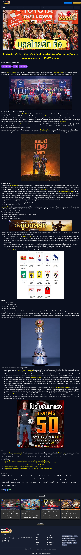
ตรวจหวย (69, 543)
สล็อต (24, 8)
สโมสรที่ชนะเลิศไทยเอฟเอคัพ (65, 191)
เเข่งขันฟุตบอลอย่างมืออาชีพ (15, 453)
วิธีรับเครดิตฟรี (23, 66)
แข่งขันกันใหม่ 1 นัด (5, 207)
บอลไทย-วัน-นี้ (65, 482)
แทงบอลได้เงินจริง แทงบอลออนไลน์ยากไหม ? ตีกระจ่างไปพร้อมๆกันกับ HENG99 (24, 465)
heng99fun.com (6, 479)
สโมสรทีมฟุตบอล (62, 453)
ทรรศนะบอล (25, 482)
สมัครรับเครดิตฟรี (6, 66)
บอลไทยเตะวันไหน (6, 485)
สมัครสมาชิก (76, 2)
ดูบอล (61, 479)
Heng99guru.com (25, 479)
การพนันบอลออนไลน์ (36, 479)
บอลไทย (57, 482)
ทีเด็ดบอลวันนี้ (33, 482)
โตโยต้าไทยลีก (62, 122)
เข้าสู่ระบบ (68, 2)
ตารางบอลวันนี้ (5, 482)
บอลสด (57, 8)
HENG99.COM (60, 476)
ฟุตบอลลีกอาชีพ (17, 393)
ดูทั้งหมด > (40, 523)
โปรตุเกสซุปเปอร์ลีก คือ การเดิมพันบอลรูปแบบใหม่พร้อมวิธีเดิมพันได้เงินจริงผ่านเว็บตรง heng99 (28, 469)
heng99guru (15, 479)
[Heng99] (32, 3)
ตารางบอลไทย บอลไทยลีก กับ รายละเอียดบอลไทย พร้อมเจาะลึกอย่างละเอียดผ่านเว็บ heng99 (27, 461)
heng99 (64, 545)
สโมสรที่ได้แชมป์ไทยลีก (45, 130)
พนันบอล (50, 8)
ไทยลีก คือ (14, 485)
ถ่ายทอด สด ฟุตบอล (15, 482)
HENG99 (4, 8)
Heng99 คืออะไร (12, 476)
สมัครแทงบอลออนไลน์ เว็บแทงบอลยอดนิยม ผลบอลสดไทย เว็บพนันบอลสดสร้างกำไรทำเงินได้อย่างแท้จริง (30, 463)
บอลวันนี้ (52, 482)
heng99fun (69, 476)
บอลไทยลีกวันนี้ (74, 482)
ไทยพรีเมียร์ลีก (26, 114)
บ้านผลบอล (63, 8)
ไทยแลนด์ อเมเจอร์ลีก (9, 250)
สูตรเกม (76, 8)
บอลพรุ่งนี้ (45, 482)
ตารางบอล (73, 479)
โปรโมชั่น (44, 8)
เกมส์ (37, 8)
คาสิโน (17, 8)
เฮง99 (75, 536)
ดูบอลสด (15, 66)
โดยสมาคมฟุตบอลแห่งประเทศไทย (43, 116)
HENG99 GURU (5, 62)
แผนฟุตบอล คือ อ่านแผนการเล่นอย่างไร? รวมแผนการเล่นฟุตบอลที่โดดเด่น (22, 467)
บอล (39, 482)
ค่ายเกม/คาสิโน (70, 8)
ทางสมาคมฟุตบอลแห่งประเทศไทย (24, 370)
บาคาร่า (30, 8)
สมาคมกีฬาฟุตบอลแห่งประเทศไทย (24, 124)
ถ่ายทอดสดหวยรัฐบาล (67, 536)
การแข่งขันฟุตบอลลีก (11, 73)
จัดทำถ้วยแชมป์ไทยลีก (36, 378)
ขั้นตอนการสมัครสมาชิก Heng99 (50, 479)
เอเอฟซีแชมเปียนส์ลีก (44, 189)
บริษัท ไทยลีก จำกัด (58, 73)
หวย (11, 8)
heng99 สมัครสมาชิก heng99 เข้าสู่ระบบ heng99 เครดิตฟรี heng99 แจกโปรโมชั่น (36, 476)
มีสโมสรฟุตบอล (14, 186)
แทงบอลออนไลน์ (15, 62)
